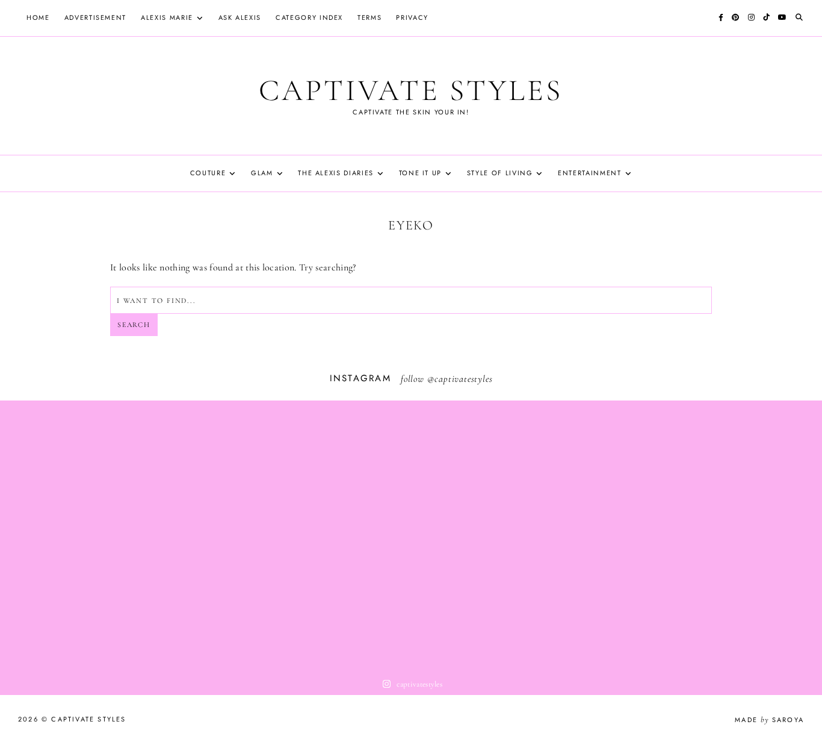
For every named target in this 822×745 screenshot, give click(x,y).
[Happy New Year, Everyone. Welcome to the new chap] (740, 536)
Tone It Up (420, 173)
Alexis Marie (167, 17)
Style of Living (500, 173)
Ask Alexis (240, 17)
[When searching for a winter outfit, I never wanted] (246, 536)
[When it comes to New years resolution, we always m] (411, 536)
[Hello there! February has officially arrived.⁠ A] (82, 536)
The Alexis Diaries (336, 173)
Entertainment (589, 173)
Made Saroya (769, 720)
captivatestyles (463, 379)
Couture (208, 173)
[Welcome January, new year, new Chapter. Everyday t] (575, 536)
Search (133, 324)
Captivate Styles (411, 90)
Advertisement (95, 17)
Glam (262, 173)
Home (38, 17)
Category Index (309, 17)
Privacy (412, 17)
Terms (369, 17)
